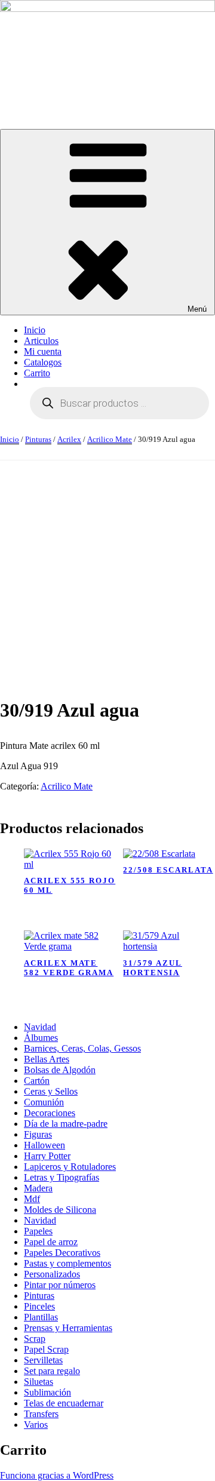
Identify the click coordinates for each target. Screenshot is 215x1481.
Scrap (34, 1338)
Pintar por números (60, 1285)
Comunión (44, 1102)
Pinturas (38, 439)
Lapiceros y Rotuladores (70, 1167)
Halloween (44, 1145)
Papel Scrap (46, 1349)
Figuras (38, 1134)
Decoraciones (49, 1113)
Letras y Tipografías (61, 1177)
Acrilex (69, 439)
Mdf (32, 1199)
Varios (36, 1424)
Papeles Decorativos (62, 1253)
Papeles (38, 1231)
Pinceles (39, 1306)
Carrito (37, 373)
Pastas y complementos (67, 1263)
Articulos (41, 341)
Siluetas (38, 1381)
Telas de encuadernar (63, 1403)
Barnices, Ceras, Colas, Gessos (82, 1048)
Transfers (41, 1414)
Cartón (37, 1081)
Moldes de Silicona (60, 1210)
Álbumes (41, 1038)
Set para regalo (52, 1371)
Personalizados (52, 1274)
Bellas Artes (46, 1059)
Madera (38, 1188)
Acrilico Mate (109, 439)
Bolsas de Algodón (60, 1070)
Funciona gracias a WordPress (56, 1475)
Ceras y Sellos (51, 1091)
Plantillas (41, 1317)
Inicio (34, 330)
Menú (197, 309)
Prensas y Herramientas (68, 1328)
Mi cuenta (43, 351)
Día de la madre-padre (66, 1124)
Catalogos (43, 362)
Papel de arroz (51, 1242)
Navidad (40, 1027)
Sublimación (47, 1392)
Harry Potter (47, 1156)
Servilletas (43, 1360)
